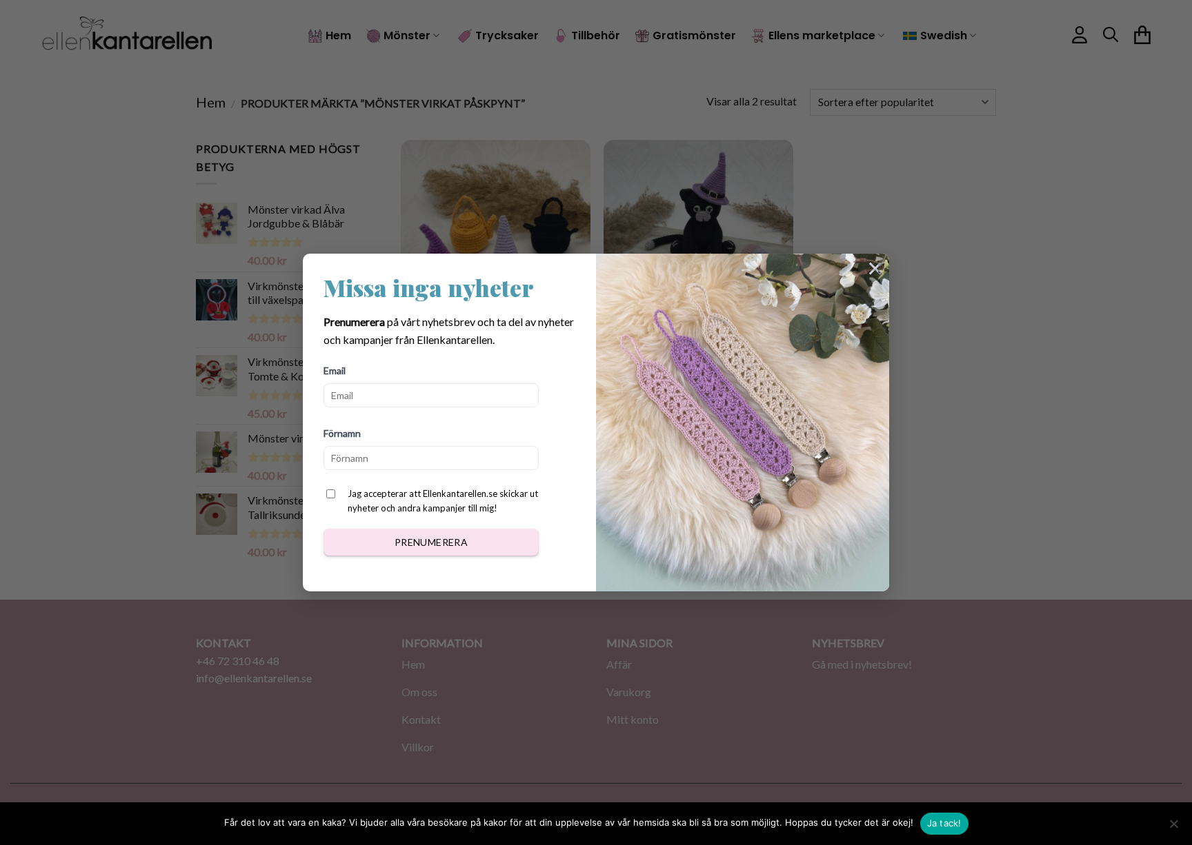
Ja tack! (944, 822)
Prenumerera (431, 542)
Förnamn (342, 433)
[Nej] (1173, 828)
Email (335, 370)
